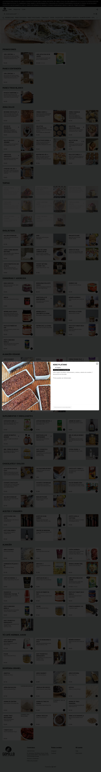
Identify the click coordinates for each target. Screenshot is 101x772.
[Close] (97, 363)
